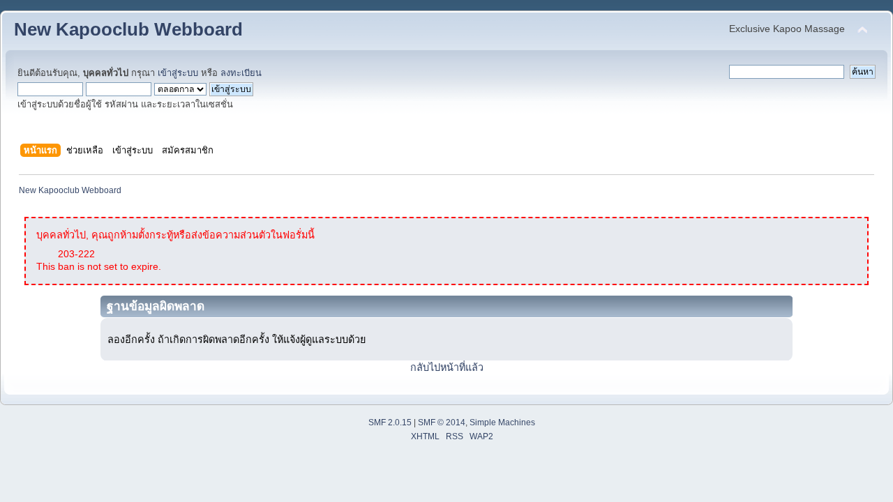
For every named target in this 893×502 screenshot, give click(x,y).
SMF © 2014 (441, 422)
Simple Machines (502, 422)
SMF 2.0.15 (390, 422)
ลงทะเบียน (241, 73)
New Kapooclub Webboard (128, 29)
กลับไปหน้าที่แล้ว (446, 367)
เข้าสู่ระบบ (178, 73)
